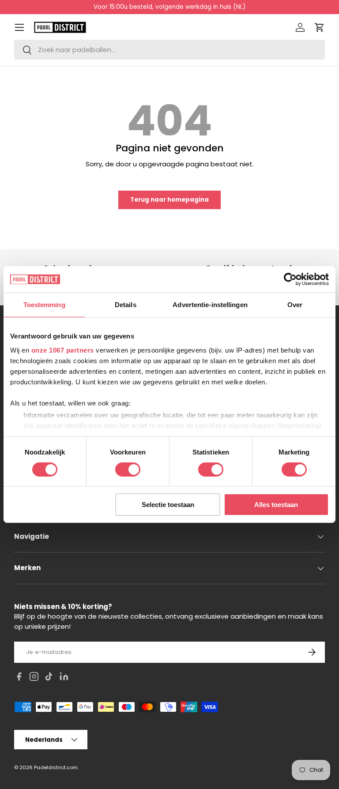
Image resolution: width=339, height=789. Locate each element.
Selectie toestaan (168, 504)
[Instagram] (34, 678)
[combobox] (169, 50)
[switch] (127, 469)
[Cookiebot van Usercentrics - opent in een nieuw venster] (290, 279)
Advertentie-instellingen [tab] (210, 304)
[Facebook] (19, 678)
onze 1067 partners (62, 349)
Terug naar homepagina (169, 199)
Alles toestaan (276, 504)
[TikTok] (49, 678)
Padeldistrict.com (56, 767)
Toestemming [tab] (44, 304)
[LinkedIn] (64, 678)
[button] (319, 27)
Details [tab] (125, 304)
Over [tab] (294, 304)
